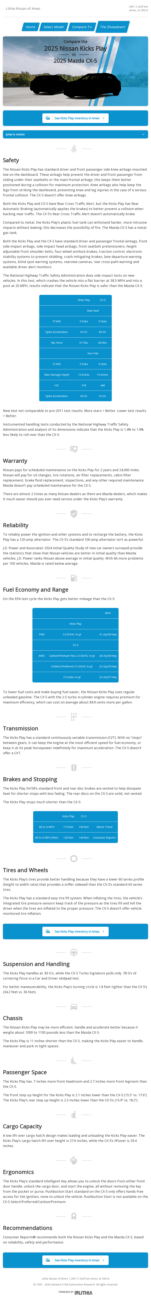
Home (30, 27)
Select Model (53, 27)
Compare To (82, 27)
